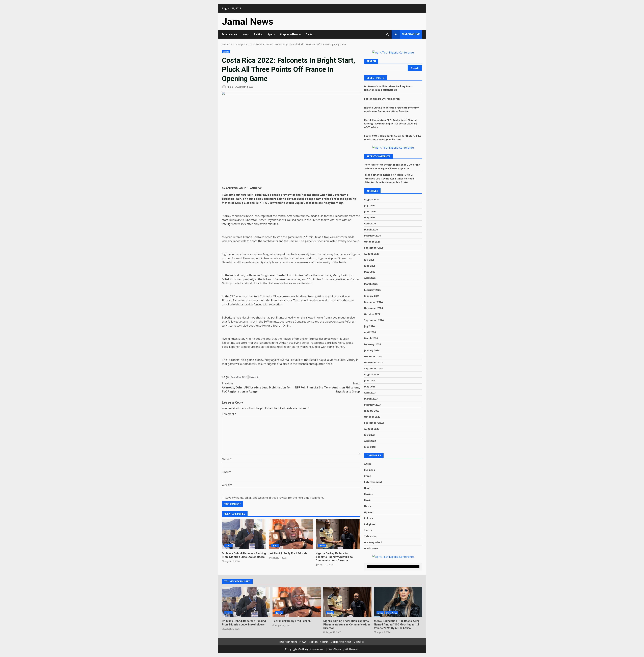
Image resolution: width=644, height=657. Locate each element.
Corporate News (289, 34)
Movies (368, 494)
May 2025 (369, 271)
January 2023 (371, 410)
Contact (310, 34)
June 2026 (369, 211)
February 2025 (372, 290)
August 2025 (371, 253)
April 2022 (370, 440)
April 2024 (370, 332)
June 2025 (369, 265)
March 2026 (371, 229)
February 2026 (372, 235)
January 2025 (371, 296)
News (246, 34)
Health (368, 488)
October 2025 (372, 241)
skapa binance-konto (377, 174)
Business (369, 469)
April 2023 (370, 392)
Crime (367, 476)
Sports (271, 34)
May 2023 (369, 386)
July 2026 (369, 205)
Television (370, 536)
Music (367, 500)
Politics (258, 34)
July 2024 (369, 326)
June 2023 (369, 380)
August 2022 (371, 428)
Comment (229, 414)
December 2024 (373, 302)
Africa (367, 463)
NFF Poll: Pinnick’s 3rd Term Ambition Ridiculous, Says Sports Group (327, 387)
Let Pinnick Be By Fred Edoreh (291, 534)
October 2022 (372, 416)
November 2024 (373, 308)
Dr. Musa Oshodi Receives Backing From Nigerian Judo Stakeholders (244, 534)
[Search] (387, 34)
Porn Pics (370, 164)
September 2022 (374, 422)
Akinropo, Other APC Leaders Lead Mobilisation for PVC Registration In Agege (256, 387)
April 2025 (370, 277)
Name (227, 459)
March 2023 (371, 398)
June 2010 (369, 447)
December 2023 (373, 356)
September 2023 (374, 368)
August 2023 (371, 374)
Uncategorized (373, 542)
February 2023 (372, 404)
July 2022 (369, 434)
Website (227, 485)
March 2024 (371, 338)
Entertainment (230, 34)
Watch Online (411, 34)
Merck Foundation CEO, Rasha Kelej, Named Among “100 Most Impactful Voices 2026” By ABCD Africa (390, 123)
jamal (230, 86)
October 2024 (372, 314)
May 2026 (369, 217)
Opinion (368, 512)
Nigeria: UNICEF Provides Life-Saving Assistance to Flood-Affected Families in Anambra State (390, 178)
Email (226, 472)
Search (371, 61)
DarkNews (334, 649)
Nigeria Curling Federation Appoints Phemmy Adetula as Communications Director (338, 534)
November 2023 (373, 362)
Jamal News (247, 21)
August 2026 (371, 199)
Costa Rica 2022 (239, 377)
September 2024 (374, 320)
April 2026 (370, 223)
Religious (369, 524)
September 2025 (374, 247)
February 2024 (372, 344)
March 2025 (371, 283)
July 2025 (369, 259)
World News (371, 548)
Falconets (254, 377)
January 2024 (371, 350)
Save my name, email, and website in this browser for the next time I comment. (274, 498)
